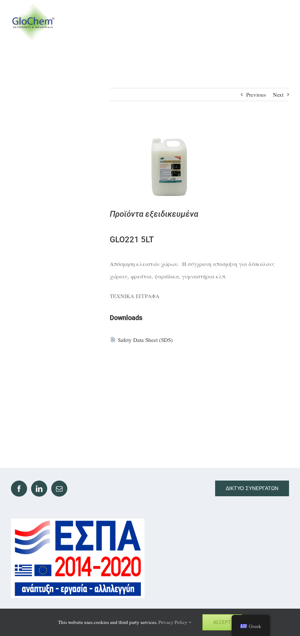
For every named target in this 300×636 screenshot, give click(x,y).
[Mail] (59, 489)
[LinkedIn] (39, 489)
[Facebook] (19, 489)
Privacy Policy (173, 622)
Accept (222, 622)
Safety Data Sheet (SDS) (145, 339)
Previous (256, 94)
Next (278, 94)
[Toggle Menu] (282, 22)
